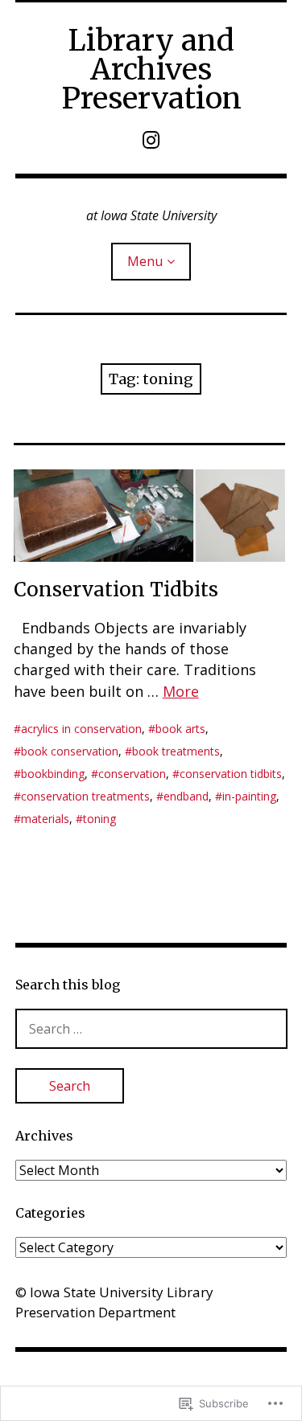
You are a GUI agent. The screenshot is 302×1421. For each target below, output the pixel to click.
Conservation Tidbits (116, 589)
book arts (180, 728)
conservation (132, 773)
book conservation (69, 751)
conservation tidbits (231, 773)
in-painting (249, 796)
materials (45, 818)
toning (99, 818)
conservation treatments (85, 796)
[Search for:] (151, 1028)
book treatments (176, 751)
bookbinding (53, 773)
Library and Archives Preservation (151, 70)
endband (186, 796)
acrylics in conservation (81, 728)
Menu (145, 261)
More (181, 691)
